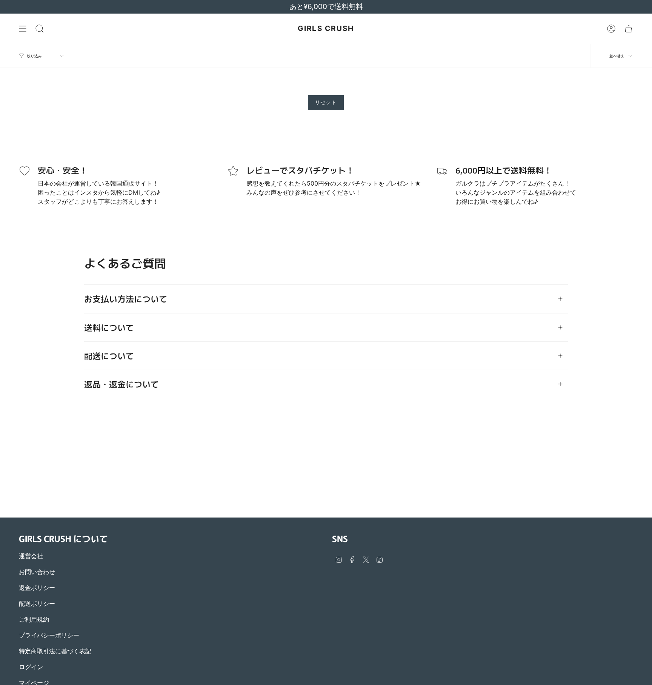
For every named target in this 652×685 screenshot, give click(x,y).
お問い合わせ (37, 572)
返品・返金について (121, 384)
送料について (109, 327)
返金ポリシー (37, 587)
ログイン (31, 667)
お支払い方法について (125, 298)
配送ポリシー (37, 603)
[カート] (628, 28)
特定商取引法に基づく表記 (55, 651)
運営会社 (31, 556)
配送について (109, 355)
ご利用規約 (34, 619)
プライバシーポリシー (49, 635)
